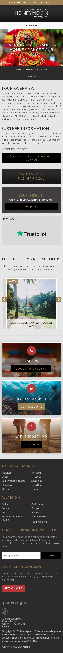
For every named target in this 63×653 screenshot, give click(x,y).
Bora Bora (36, 484)
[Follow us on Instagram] (12, 603)
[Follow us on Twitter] (7, 603)
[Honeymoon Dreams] (31, 13)
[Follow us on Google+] (25, 603)
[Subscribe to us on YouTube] (21, 603)
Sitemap (6, 626)
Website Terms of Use (13, 623)
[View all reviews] (31, 233)
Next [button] (58, 299)
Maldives (6, 472)
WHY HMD (31, 444)
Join (51, 555)
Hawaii (35, 489)
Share (33, 76)
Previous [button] (4, 299)
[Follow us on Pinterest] (16, 603)
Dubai (5, 476)
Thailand (36, 472)
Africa (5, 504)
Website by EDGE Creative (16, 646)
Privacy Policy (9, 621)
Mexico (6, 489)
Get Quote (13, 588)
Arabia (5, 508)
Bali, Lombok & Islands (13, 480)
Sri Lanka (36, 476)
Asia (4, 512)
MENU (30, 25)
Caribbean (37, 504)
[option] (30, 302)
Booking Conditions (12, 618)
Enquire (31, 206)
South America (39, 521)
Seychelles (36, 480)
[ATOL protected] (5, 611)
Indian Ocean (38, 512)
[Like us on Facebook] (3, 603)
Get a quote (31, 406)
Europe (35, 508)
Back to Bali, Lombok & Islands (33, 69)
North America (39, 516)
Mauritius (7, 484)
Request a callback (31, 368)
